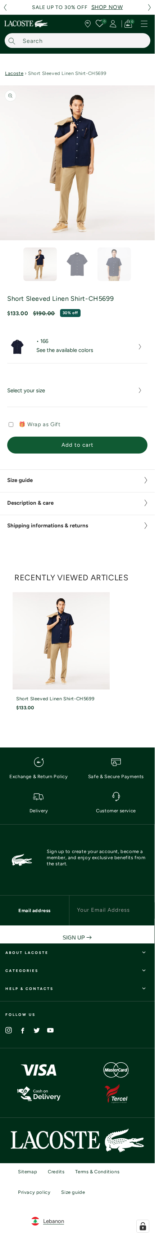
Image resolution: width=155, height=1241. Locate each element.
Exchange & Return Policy (38, 776)
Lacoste (14, 73)
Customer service (116, 810)
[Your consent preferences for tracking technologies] (143, 1226)
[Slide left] (11, 266)
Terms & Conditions (97, 1171)
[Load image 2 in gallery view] (77, 264)
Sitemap (27, 1171)
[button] (5, 7)
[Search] (11, 41)
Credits (56, 1171)
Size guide (73, 1192)
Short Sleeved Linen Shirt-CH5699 (55, 698)
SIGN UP (74, 937)
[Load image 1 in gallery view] (40, 264)
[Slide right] (144, 266)
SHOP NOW (107, 7)
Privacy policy (34, 1192)
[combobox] (77, 40)
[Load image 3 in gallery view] (114, 264)
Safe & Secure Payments (116, 776)
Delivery (38, 810)
